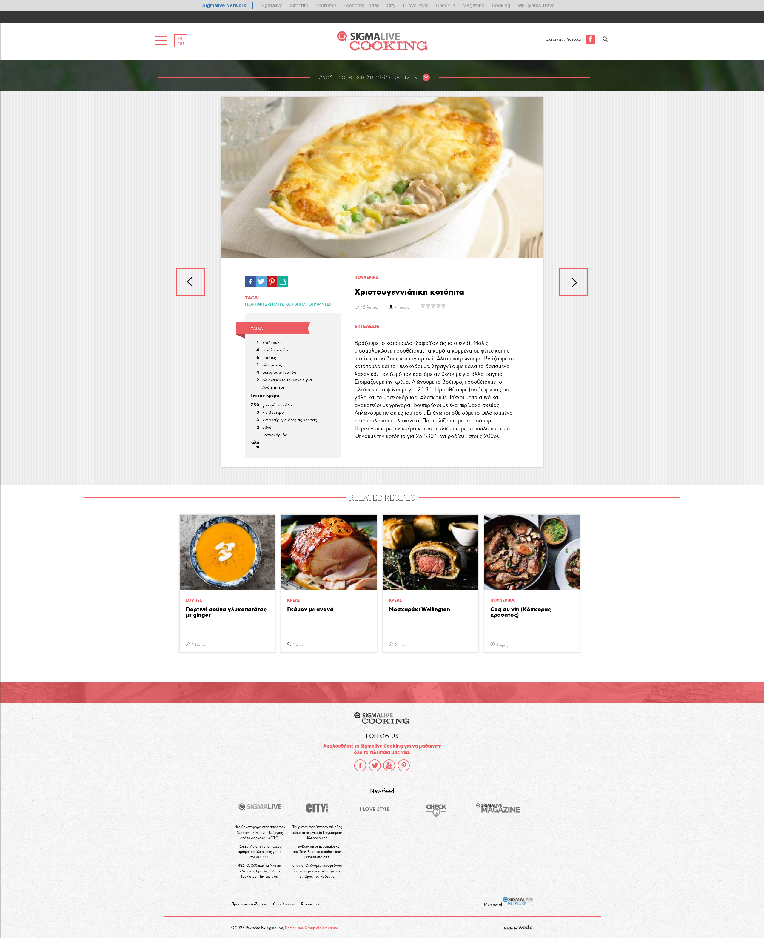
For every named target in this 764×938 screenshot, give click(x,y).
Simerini (299, 5)
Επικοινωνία (310, 904)
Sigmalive (271, 5)
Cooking (501, 5)
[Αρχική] (382, 49)
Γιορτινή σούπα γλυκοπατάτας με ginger (226, 612)
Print (282, 280)
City (391, 5)
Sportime (325, 5)
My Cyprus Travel (537, 5)
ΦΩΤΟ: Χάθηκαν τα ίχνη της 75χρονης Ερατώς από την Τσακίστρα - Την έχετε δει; (260, 870)
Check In (445, 5)
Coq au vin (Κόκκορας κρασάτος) (520, 612)
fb (250, 280)
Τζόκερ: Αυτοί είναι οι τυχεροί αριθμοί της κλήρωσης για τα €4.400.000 (260, 851)
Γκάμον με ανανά (310, 609)
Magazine (473, 5)
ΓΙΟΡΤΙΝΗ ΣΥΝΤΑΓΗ (264, 304)
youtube (389, 765)
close (426, 78)
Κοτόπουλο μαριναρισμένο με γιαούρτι (573, 282)
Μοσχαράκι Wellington (419, 609)
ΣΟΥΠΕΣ (194, 600)
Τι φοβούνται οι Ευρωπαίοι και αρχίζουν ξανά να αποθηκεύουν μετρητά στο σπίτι (317, 851)
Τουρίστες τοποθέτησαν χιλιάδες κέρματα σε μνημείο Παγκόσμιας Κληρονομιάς (317, 832)
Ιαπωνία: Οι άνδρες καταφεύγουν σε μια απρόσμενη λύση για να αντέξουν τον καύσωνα (317, 870)
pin (272, 280)
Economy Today (361, 5)
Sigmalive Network (224, 5)
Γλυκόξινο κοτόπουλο (190, 282)
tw (261, 280)
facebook (360, 765)
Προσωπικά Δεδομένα (249, 904)
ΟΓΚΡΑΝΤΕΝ (320, 304)
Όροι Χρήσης (284, 904)
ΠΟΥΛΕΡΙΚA (367, 277)
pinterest (404, 765)
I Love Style (416, 5)
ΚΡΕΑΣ (293, 600)
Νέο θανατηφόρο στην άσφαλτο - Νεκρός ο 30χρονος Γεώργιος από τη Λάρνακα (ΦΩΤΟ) (259, 832)
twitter (375, 765)
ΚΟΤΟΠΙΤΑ (295, 304)
